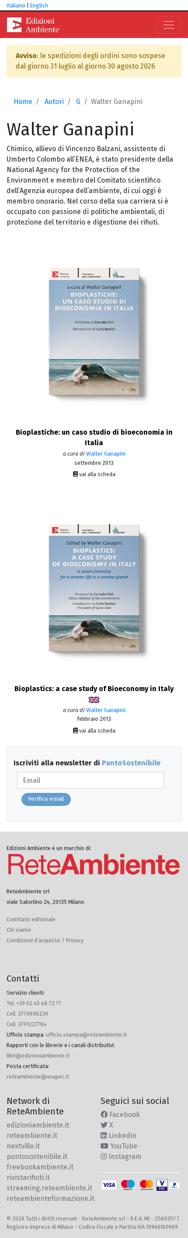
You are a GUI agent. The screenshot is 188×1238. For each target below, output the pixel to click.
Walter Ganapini (105, 453)
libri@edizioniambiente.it (38, 1055)
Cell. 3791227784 (27, 1024)
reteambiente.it (32, 1135)
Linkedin (121, 1135)
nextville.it (23, 1146)
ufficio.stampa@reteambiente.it (86, 1034)
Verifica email (46, 798)
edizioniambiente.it (38, 1125)
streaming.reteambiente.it (49, 1188)
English (39, 5)
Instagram (124, 1156)
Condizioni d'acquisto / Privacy (45, 940)
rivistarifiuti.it (28, 1177)
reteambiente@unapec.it (38, 1076)
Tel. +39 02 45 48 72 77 (34, 1003)
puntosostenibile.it (37, 1156)
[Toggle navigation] (169, 25)
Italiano (16, 5)
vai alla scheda (96, 474)
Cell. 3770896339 (27, 1013)
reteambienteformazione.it (50, 1198)
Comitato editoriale (31, 919)
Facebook (124, 1114)
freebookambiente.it (40, 1167)
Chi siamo (19, 930)
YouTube (122, 1146)
